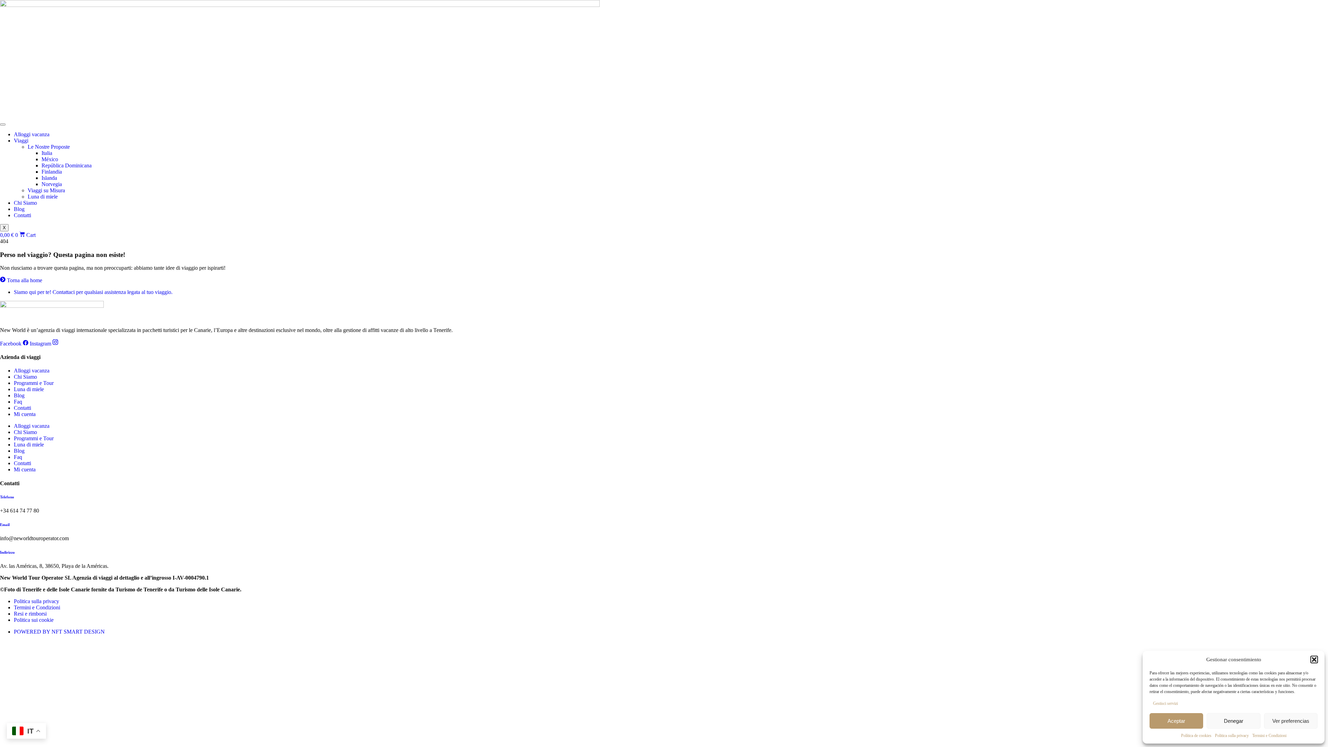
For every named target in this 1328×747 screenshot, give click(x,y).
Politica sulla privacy (1232, 735)
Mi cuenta (25, 414)
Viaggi (21, 141)
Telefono (7, 497)
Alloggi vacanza (31, 134)
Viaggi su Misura (46, 190)
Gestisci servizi (1165, 703)
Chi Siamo (25, 203)
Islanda (49, 178)
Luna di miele (43, 197)
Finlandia (52, 172)
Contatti (22, 215)
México (50, 159)
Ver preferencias (1290, 721)
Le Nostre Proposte (49, 147)
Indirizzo (7, 552)
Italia (47, 153)
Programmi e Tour (34, 383)
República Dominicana (67, 165)
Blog (19, 209)
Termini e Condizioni (1269, 735)
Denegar (1233, 721)
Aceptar (1176, 721)
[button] (1314, 659)
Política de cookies (1196, 735)
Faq (18, 402)
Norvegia (52, 184)
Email (5, 525)
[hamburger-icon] (3, 124)
